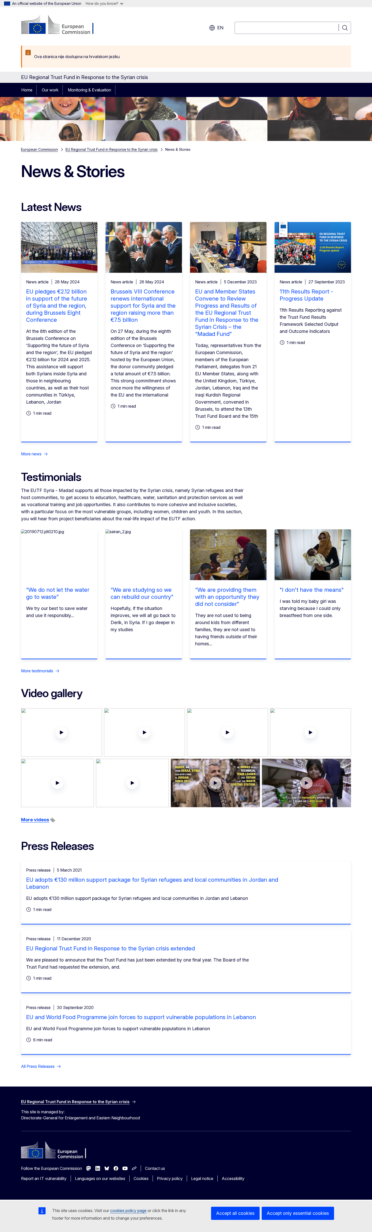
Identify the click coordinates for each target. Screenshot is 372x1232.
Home (26, 89)
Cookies (141, 1178)
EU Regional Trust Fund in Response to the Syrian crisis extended (110, 948)
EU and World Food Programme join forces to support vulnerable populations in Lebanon (141, 1017)
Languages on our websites (100, 1178)
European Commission (39, 149)
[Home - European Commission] (62, 25)
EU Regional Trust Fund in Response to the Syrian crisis (112, 149)
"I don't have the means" (312, 589)
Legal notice (202, 1178)
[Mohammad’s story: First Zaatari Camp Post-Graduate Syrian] (57, 783)
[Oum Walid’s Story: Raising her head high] (144, 732)
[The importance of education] (61, 732)
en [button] (220, 27)
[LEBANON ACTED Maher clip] (227, 732)
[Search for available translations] (52, 820)
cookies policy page (128, 1210)
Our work (50, 89)
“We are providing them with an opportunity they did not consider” (227, 596)
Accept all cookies (235, 1213)
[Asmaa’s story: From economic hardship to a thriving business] (132, 783)
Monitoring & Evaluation (89, 89)
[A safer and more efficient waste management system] (215, 783)
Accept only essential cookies (298, 1213)
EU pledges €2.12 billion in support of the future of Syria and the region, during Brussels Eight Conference (56, 305)
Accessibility (233, 1178)
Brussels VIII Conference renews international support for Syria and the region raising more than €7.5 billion (143, 305)
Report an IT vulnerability (44, 1178)
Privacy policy (170, 1178)
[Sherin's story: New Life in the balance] (310, 732)
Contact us (155, 1168)
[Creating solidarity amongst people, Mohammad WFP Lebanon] (306, 783)
